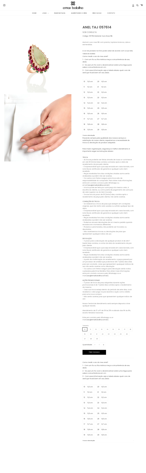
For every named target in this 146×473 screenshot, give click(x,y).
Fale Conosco (94, 352)
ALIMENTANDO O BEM (79, 13)
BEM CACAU (97, 13)
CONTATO (111, 13)
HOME (34, 13)
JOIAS (44, 13)
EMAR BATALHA (59, 13)
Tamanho (86, 325)
